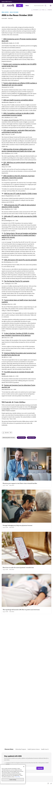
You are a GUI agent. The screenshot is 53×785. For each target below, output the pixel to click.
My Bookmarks (50, 9)
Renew (27, 5)
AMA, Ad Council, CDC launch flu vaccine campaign (20, 260)
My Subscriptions (35, 9)
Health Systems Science (34, 749)
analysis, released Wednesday (11, 120)
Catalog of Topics (31, 437)
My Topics (43, 9)
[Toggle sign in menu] (50, 5)
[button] (27, 1)
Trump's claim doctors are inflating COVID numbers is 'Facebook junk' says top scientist (19, 84)
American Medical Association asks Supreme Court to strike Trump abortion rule (19, 354)
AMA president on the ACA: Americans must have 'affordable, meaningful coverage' (18, 177)
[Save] (48, 783)
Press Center (5, 12)
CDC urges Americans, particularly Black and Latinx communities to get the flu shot (18, 131)
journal (22, 93)
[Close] (23, 766)
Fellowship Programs (20, 749)
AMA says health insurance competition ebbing (18, 100)
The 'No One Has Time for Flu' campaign (16, 281)
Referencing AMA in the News (9, 437)
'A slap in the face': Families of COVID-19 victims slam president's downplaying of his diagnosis (18, 334)
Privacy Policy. (17, 776)
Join (20, 5)
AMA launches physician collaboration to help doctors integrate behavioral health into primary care (18, 150)
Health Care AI (44, 749)
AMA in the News (14, 12)
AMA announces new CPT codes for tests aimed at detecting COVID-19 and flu (19, 206)
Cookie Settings (12, 779)
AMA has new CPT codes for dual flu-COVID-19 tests (20, 193)
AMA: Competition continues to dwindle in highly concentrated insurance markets (18, 114)
